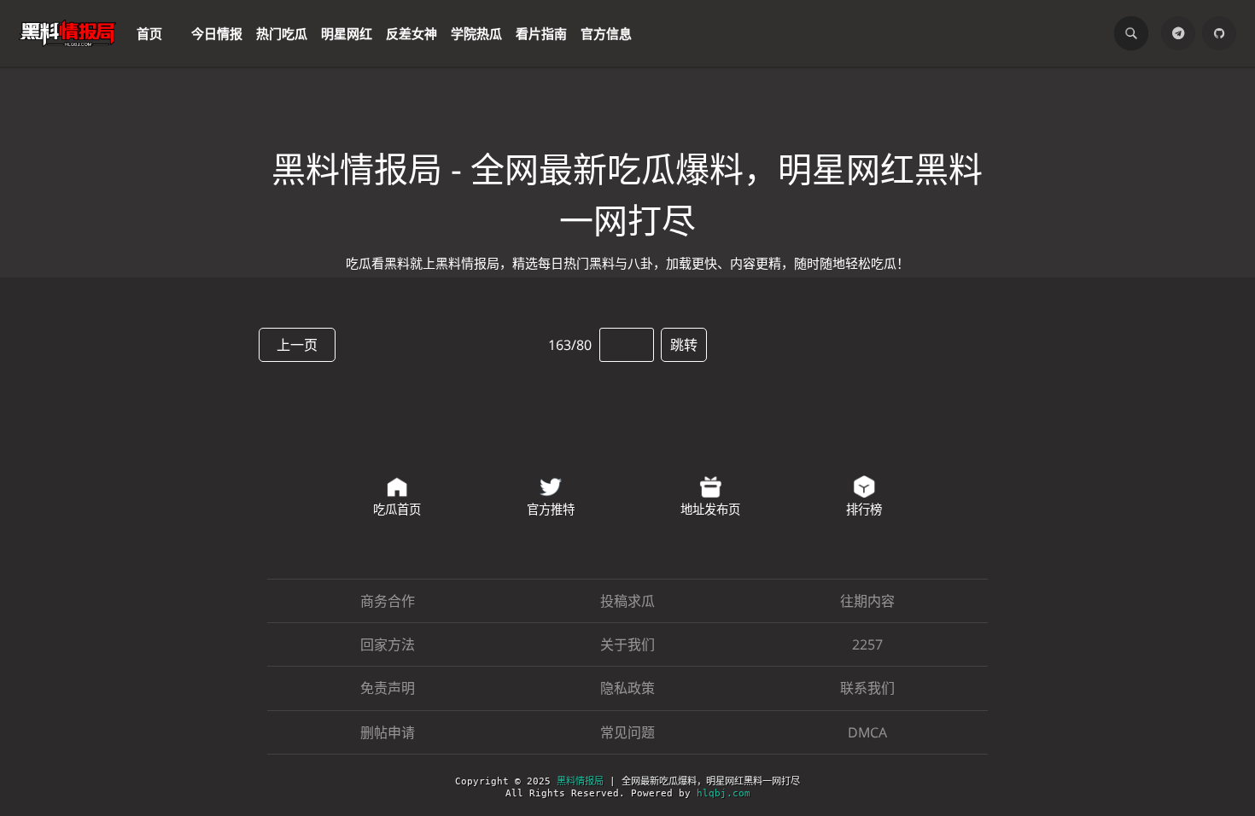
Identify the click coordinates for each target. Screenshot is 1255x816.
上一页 (297, 344)
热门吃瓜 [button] (281, 33)
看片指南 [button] (541, 33)
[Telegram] (1178, 33)
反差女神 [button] (411, 33)
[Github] (1219, 33)
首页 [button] (149, 33)
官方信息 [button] (606, 33)
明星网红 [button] (346, 33)
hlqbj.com (723, 793)
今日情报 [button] (216, 33)
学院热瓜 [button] (476, 33)
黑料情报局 (580, 781)
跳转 (684, 344)
